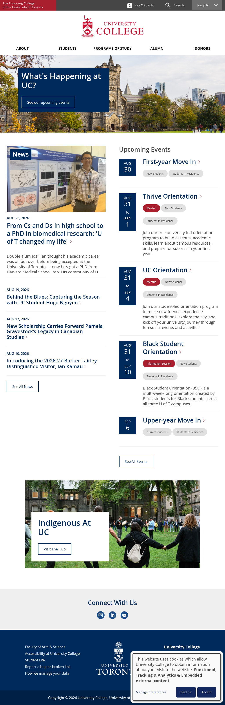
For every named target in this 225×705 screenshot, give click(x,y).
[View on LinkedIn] (112, 615)
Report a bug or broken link (48, 666)
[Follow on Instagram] (101, 615)
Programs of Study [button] (112, 48)
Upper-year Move (173, 420)
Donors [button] (202, 48)
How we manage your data (47, 673)
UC (166, 270)
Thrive (171, 196)
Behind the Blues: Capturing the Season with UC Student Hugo (53, 299)
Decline (185, 692)
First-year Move (170, 162)
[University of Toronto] (118, 658)
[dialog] (177, 677)
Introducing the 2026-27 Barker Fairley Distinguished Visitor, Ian (52, 363)
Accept (207, 692)
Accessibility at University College (52, 653)
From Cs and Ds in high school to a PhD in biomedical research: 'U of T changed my (55, 233)
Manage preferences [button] (151, 692)
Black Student (163, 348)
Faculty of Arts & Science (45, 646)
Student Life (35, 660)
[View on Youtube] (124, 615)
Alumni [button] (157, 48)
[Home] (112, 26)
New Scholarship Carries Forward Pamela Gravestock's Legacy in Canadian (55, 331)
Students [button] (67, 48)
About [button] (22, 48)
